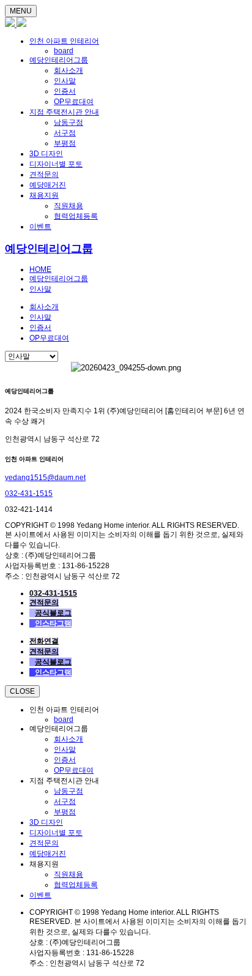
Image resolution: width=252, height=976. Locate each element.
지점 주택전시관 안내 (64, 112)
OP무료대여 (74, 101)
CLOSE (22, 691)
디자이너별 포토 (56, 164)
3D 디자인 (46, 153)
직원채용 (68, 205)
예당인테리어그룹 (58, 60)
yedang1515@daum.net (45, 477)
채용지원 (44, 195)
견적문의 (44, 174)
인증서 (65, 91)
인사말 (65, 81)
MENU (21, 11)
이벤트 (40, 226)
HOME (40, 269)
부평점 (65, 143)
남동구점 (68, 122)
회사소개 (68, 70)
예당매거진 (47, 185)
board (63, 51)
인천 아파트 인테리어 (64, 41)
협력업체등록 (76, 216)
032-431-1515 (29, 493)
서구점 (65, 133)
